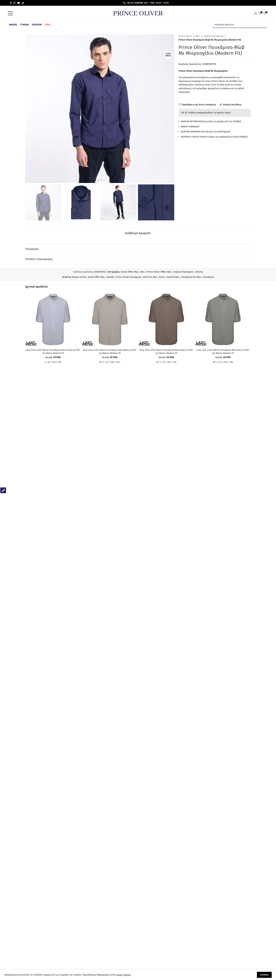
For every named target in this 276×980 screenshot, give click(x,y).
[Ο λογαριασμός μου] (256, 13)
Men (197, 36)
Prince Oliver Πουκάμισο (128, 277)
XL (49, 362)
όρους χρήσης (124, 974)
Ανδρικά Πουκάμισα (213, 36)
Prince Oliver (185, 36)
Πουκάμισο (208, 277)
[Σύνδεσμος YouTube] (18, 3)
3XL (60, 362)
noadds (110, 277)
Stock (162, 277)
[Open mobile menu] (11, 13)
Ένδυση (199, 271)
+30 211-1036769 (134, 2)
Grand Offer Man (96, 277)
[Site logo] (138, 13)
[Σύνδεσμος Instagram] (14, 3)
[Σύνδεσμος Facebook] (10, 3)
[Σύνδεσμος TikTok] (23, 3)
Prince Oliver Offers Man (158, 271)
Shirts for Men (150, 277)
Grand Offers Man (130, 271)
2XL (54, 362)
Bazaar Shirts (79, 277)
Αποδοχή (264, 975)
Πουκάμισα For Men (191, 277)
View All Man (172, 277)
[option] (95, 180)
